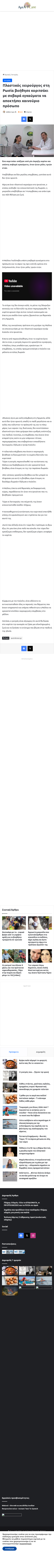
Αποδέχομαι (9, 1549)
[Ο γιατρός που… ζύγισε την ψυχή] (10, 1076)
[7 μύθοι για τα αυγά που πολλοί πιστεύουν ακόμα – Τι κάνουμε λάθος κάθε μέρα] (10, 1099)
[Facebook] (24, 119)
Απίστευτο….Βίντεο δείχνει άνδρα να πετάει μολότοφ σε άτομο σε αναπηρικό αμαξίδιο (34, 1175)
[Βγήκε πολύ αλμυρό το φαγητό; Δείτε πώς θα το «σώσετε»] (10, 1064)
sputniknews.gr (16, 638)
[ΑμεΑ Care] (27, 5)
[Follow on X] (15, 112)
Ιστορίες (15, 75)
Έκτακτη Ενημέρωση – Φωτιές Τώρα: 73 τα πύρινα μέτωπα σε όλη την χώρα (34, 1139)
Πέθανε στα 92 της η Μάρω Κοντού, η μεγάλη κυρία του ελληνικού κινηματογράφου (35, 1151)
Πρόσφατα (14, 1052)
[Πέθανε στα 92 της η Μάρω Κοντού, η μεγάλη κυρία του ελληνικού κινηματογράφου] (10, 1152)
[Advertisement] (27, 41)
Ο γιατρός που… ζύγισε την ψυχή (34, 1072)
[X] (30, 119)
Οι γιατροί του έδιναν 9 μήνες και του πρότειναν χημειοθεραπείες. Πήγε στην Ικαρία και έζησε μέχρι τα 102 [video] (13, 970)
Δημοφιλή (40, 1052)
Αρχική (7, 75)
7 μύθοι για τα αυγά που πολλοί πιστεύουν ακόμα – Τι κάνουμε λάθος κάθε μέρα (32, 1098)
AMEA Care (10, 112)
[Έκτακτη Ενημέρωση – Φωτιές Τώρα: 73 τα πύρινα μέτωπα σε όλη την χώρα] (10, 1140)
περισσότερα (25, 1544)
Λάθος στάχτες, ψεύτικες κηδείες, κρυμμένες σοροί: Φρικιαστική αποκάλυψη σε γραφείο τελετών (34, 1086)
